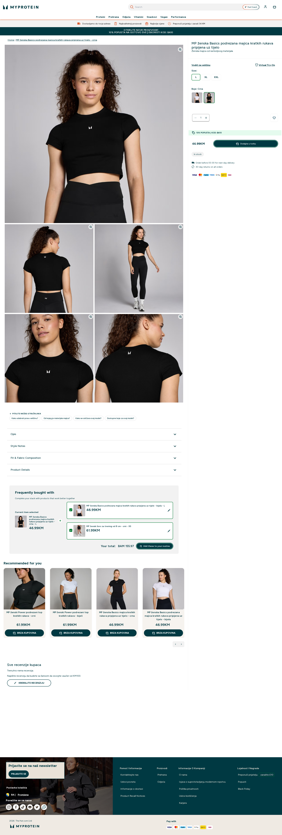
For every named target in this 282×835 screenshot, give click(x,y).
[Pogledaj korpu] (274, 7)
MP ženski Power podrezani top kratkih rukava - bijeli (71, 614)
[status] (201, 117)
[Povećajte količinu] (206, 117)
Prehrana (114, 17)
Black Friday (244, 789)
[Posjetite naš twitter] (37, 807)
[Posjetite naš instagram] (9, 807)
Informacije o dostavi (131, 789)
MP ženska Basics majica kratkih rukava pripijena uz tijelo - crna (117, 614)
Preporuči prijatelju (255, 775)
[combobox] (194, 7)
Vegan (164, 17)
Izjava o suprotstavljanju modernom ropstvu (202, 782)
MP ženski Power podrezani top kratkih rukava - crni (24, 614)
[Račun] (265, 7)
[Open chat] (44, 807)
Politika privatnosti (188, 789)
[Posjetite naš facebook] (16, 807)
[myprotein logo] (20, 7)
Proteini (100, 17)
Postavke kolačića (16, 787)
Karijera (183, 803)
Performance (178, 17)
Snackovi (152, 17)
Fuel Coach (252, 7)
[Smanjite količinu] (195, 117)
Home (11, 40)
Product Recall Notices (132, 796)
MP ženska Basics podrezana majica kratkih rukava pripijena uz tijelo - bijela (163, 616)
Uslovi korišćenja (188, 796)
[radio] (196, 77)
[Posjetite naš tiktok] (23, 807)
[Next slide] (183, 609)
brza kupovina (26, 633)
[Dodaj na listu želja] (274, 118)
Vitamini (138, 17)
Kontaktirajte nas (129, 775)
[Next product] (181, 644)
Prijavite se (18, 774)
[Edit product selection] (168, 510)
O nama (183, 775)
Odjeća (126, 17)
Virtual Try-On (267, 65)
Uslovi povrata (127, 782)
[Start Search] (132, 7)
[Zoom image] (180, 49)
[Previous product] (175, 644)
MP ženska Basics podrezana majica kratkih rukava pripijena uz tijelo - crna (56, 40)
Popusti (242, 782)
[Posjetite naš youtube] (30, 807)
